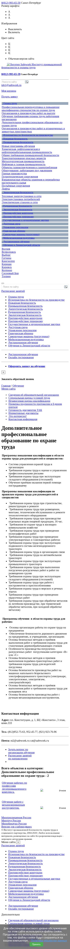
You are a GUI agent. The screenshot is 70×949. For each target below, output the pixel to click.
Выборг (6, 255)
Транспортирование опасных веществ (24, 158)
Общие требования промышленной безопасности (30, 155)
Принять (36, 944)
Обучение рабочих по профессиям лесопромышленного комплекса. (14, 787)
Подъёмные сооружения (16, 185)
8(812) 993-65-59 (10, 2)
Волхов (6, 248)
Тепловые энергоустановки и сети (21, 196)
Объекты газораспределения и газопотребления (29, 167)
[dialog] (35, 376)
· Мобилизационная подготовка (18, 238)
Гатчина (6, 258)
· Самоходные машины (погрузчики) (21, 234)
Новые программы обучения (18, 146)
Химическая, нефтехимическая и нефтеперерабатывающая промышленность (27, 151)
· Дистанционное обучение (16, 241)
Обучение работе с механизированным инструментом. (13, 804)
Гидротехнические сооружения (20, 176)
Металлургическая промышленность (23, 161)
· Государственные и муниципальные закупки (25, 220)
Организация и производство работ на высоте (28, 113)
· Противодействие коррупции (17, 213)
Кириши (7, 264)
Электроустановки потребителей (21, 199)
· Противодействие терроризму (18, 216)
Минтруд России (11, 820)
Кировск (7, 267)
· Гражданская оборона (13, 231)
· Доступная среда (11, 224)
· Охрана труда (9, 103)
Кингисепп (8, 261)
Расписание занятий (13, 291)
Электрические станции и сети (20, 202)
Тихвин (6, 276)
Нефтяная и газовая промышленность (23, 164)
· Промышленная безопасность (17, 142)
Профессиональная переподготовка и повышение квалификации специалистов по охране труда (30, 109)
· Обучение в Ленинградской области (21, 245)
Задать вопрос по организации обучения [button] (21, 751)
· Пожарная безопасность (15, 139)
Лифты (6, 188)
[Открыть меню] (2, 283)
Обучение (18, 385)
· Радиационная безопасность (17, 206)
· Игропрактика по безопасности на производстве (27, 135)
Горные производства (14, 173)
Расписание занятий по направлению (20, 757)
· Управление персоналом (15, 227)
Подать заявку (9, 96)
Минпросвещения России (16, 817)
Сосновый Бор (10, 273)
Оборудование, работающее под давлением (27, 170)
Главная (6, 385)
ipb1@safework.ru (11, 85)
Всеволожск (9, 251)
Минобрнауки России (14, 823)
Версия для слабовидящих (16, 826)
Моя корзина (8, 90)
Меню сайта (8, 388)
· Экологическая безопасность (17, 209)
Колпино (7, 270)
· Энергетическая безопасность (17, 192)
